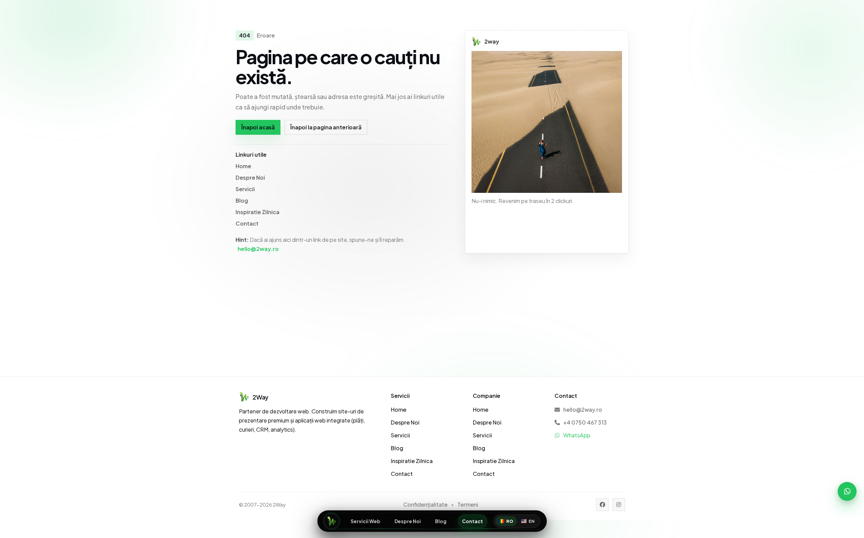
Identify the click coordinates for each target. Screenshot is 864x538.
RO (509, 521)
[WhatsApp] (847, 491)
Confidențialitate (425, 504)
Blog (441, 521)
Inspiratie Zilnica (257, 211)
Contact (472, 521)
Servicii (245, 189)
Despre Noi (408, 521)
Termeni (467, 504)
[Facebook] (602, 504)
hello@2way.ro (258, 248)
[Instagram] (618, 504)
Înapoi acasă (258, 127)
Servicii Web (365, 521)
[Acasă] (331, 521)
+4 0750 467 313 (585, 422)
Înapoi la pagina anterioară (325, 127)
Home (243, 166)
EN (532, 521)
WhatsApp (576, 435)
